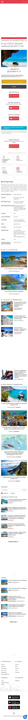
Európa (16, 664)
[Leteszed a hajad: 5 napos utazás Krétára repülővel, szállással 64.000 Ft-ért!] (4, 536)
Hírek (15, 320)
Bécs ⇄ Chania (14, 92)
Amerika (17, 668)
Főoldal (2, 664)
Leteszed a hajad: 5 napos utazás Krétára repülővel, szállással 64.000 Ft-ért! (17, 534)
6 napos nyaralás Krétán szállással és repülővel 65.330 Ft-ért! (14, 404)
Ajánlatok (3, 666)
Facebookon (17, 76)
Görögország (18, 308)
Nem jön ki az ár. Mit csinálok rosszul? (17, 152)
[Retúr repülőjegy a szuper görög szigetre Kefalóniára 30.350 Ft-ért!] (4, 512)
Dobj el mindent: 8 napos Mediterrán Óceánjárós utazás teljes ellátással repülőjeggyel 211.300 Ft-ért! (14, 453)
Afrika (16, 670)
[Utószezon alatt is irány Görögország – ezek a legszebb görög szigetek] (7, 311)
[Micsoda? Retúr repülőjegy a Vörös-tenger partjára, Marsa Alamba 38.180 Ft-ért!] (14, 425)
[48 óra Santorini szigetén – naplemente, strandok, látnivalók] (7, 336)
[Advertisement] (14, 20)
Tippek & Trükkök (5, 682)
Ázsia (16, 666)
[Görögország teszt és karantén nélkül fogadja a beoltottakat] (7, 324)
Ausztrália (17, 672)
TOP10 (10, 271)
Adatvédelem (4, 668)
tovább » (12, 191)
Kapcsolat (17, 680)
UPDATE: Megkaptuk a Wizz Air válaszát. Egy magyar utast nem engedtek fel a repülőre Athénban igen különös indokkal (20, 374)
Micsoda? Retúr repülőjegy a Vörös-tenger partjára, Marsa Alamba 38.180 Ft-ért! (14, 428)
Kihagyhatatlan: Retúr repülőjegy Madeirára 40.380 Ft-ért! (14, 477)
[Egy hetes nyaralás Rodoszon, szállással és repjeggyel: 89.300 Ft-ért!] (4, 528)
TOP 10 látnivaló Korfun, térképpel (14, 268)
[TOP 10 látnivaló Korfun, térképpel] (14, 267)
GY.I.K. (2, 680)
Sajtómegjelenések (5, 674)
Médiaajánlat (4, 672)
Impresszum (4, 670)
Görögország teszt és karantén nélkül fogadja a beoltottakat (20, 317)
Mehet (24, 489)
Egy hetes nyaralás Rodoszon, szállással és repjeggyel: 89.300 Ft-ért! (16, 525)
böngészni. (20, 82)
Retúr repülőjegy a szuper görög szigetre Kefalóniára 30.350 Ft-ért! (17, 508)
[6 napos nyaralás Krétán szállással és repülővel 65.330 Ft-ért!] (14, 401)
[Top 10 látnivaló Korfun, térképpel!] (14, 289)
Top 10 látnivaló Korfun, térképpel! (14, 291)
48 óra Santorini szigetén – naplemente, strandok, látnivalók (20, 329)
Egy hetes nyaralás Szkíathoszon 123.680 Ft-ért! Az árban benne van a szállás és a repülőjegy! (17, 517)
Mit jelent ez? (8, 133)
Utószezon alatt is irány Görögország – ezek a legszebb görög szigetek (20, 304)
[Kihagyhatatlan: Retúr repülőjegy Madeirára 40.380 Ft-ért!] (14, 475)
